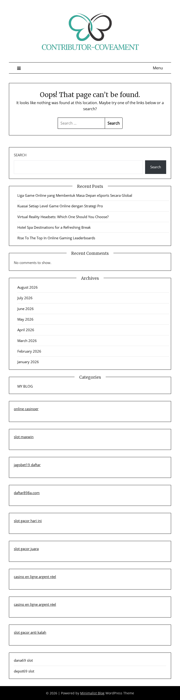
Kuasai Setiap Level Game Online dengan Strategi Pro (60, 206)
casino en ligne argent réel (35, 576)
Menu (158, 68)
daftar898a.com (27, 492)
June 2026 (25, 308)
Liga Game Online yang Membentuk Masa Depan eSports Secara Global (74, 195)
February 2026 (29, 351)
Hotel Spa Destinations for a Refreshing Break (54, 227)
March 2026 (27, 340)
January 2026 (28, 361)
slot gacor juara (26, 548)
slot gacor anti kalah (30, 632)
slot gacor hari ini (28, 520)
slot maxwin (24, 436)
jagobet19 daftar (27, 464)
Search (20, 155)
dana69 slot (23, 660)
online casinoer (26, 408)
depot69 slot (24, 671)
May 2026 (25, 319)
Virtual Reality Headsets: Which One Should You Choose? (63, 216)
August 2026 (27, 287)
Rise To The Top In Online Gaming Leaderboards (56, 238)
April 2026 (25, 329)
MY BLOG (25, 386)
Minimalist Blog (92, 693)
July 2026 (25, 297)
